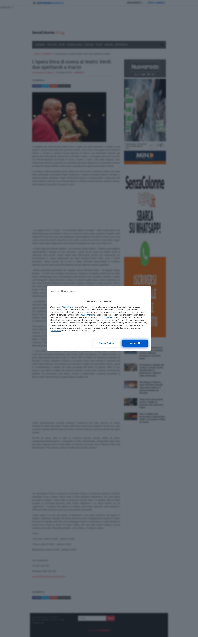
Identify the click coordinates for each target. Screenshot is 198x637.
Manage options (106, 343)
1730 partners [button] (67, 307)
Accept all (135, 343)
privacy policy (56, 330)
